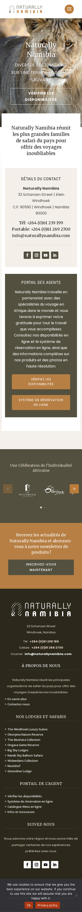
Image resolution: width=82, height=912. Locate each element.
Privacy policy (48, 905)
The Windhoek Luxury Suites (28, 729)
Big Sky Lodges (18, 750)
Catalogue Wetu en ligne (25, 807)
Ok (29, 905)
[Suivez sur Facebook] (27, 255)
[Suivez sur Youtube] (45, 255)
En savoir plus (17, 699)
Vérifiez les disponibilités (41, 381)
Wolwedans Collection (23, 761)
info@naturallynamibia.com (41, 235)
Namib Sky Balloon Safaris (25, 755)
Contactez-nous (19, 704)
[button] (74, 488)
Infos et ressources (21, 812)
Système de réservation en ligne (41, 402)
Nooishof (14, 766)
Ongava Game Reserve (23, 745)
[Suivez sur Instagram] (36, 255)
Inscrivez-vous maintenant (41, 567)
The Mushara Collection (24, 740)
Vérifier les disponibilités (41, 96)
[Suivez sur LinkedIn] (54, 255)
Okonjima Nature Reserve (25, 734)
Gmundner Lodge (20, 771)
